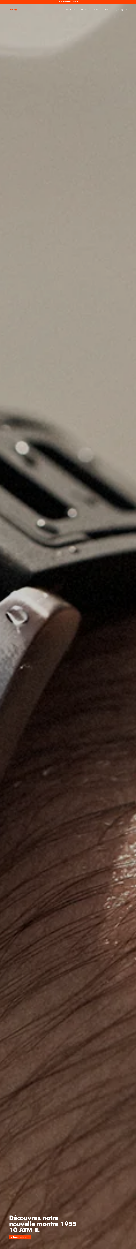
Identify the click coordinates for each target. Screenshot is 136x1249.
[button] (122, 9)
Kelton (96, 9)
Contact (107, 9)
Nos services (85, 9)
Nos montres (71, 9)
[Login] (119, 9)
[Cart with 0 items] (122, 9)
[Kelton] (13, 9)
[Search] (115, 9)
